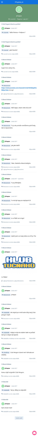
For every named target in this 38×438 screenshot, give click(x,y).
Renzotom (7, 85)
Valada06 (6, 312)
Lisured (6, 32)
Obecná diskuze (6, 59)
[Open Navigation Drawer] (2, 2)
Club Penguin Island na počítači (11, 24)
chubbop (6, 352)
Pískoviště (5, 382)
